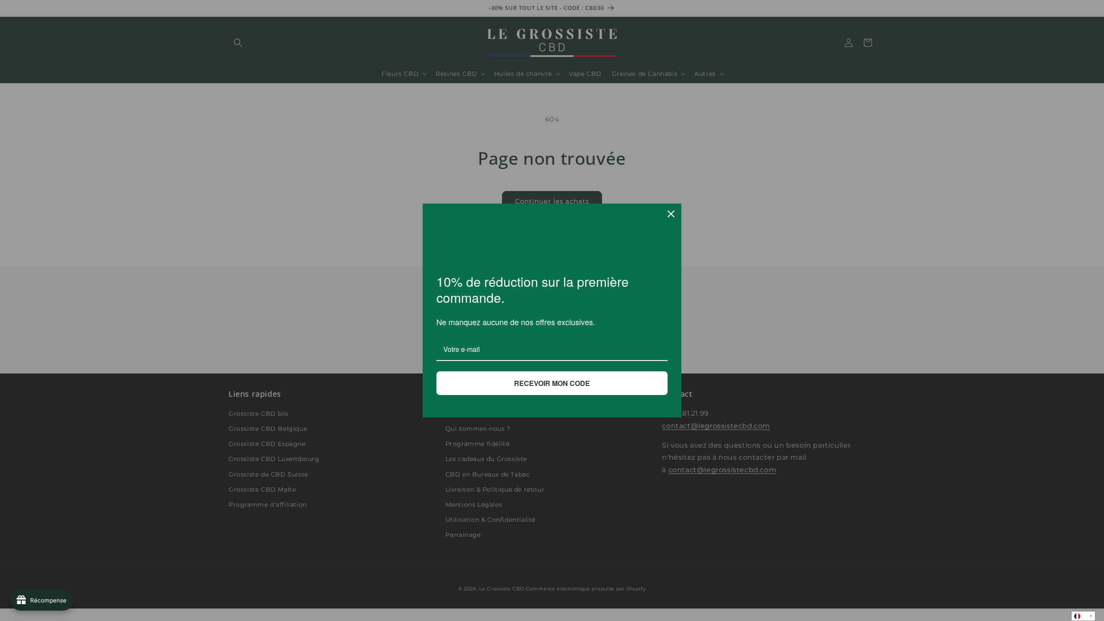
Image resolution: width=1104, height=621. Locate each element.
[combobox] (1083, 616)
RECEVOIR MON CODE (552, 383)
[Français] (1083, 616)
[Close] (671, 214)
